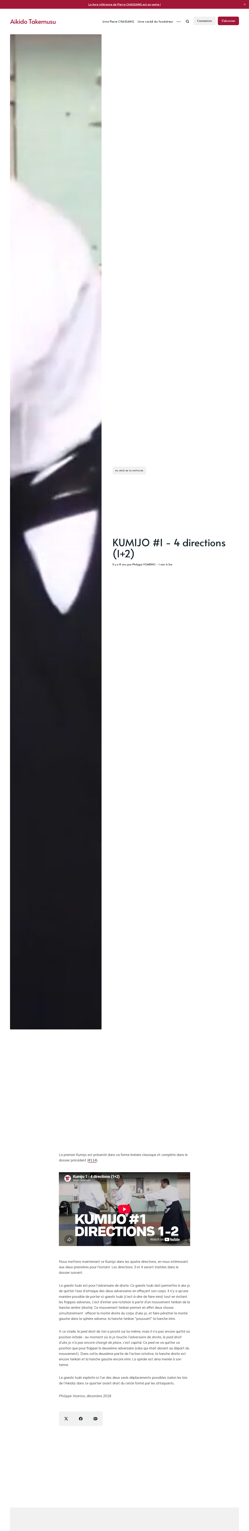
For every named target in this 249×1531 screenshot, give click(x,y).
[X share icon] (66, 1418)
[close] (245, 4)
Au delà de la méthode (129, 470)
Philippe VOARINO (143, 564)
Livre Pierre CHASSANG (118, 21)
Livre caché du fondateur (155, 21)
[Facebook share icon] (80, 1418)
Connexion (204, 21)
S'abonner (228, 21)
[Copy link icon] (95, 1418)
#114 (92, 1160)
